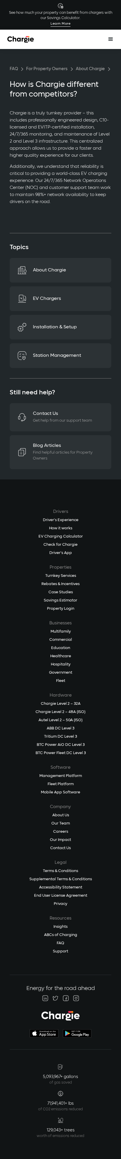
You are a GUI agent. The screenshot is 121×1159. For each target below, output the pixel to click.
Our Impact (60, 840)
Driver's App (60, 553)
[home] (20, 39)
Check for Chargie (60, 545)
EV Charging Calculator (60, 536)
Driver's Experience (60, 520)
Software (60, 767)
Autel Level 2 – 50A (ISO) (60, 720)
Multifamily (61, 631)
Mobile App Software (60, 792)
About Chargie (90, 69)
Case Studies (60, 592)
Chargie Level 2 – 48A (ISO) (60, 712)
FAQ (14, 69)
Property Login (60, 609)
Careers (60, 832)
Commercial (60, 640)
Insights (60, 927)
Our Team (60, 823)
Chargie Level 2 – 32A (60, 704)
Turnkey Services (60, 576)
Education (60, 648)
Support (60, 951)
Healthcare (60, 656)
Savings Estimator (60, 600)
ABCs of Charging (60, 935)
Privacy (60, 904)
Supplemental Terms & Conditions (60, 879)
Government (60, 673)
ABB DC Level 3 (60, 728)
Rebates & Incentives (60, 584)
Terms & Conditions (60, 871)
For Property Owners (47, 69)
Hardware (61, 695)
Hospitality (60, 664)
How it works (60, 528)
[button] (111, 39)
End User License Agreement (60, 896)
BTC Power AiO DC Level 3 (61, 745)
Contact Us (60, 848)
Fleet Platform (61, 784)
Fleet (60, 681)
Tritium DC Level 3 (60, 737)
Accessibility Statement (60, 887)
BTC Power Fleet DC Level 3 (61, 753)
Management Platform (60, 776)
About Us (60, 815)
